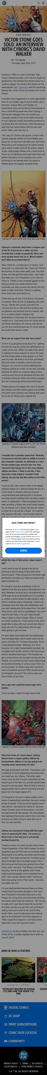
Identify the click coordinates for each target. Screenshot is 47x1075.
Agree (23, 550)
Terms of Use (20, 532)
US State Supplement (22, 544)
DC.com (18, 529)
